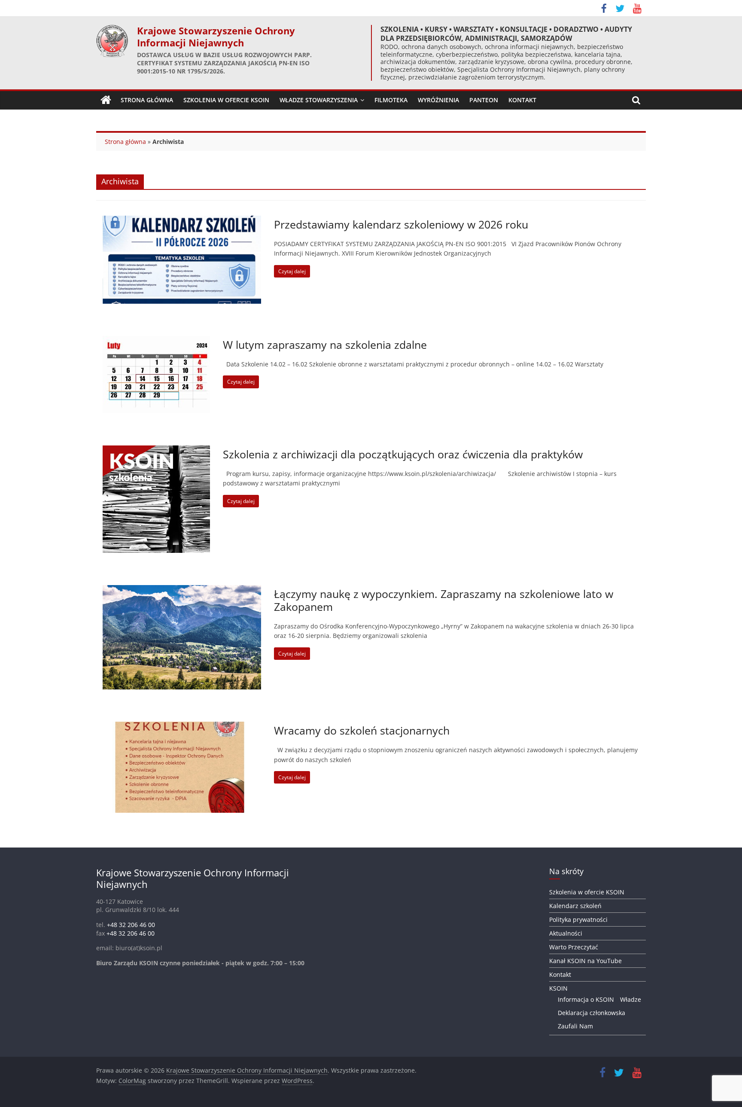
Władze (630, 999)
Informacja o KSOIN (586, 999)
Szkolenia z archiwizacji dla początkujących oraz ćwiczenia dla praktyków (403, 454)
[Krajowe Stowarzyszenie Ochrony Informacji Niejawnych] (106, 100)
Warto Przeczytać (573, 947)
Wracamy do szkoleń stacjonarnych (362, 730)
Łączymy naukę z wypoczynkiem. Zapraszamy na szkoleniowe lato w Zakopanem (443, 600)
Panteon (483, 100)
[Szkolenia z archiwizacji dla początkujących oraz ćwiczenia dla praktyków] (156, 450)
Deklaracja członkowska (591, 1013)
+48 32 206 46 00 (131, 925)
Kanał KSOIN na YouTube (585, 961)
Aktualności (565, 933)
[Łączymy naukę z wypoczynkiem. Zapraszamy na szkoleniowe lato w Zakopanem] (182, 590)
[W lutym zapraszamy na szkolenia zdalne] (156, 341)
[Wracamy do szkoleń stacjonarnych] (182, 727)
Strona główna (125, 141)
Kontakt (522, 100)
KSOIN (558, 988)
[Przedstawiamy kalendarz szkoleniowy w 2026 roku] (182, 221)
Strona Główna (147, 100)
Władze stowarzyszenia (319, 100)
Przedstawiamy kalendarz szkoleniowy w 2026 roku (401, 224)
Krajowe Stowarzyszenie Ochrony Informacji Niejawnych (216, 36)
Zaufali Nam (575, 1026)
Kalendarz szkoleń (575, 906)
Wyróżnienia (438, 100)
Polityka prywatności (578, 919)
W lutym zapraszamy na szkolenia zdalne (325, 344)
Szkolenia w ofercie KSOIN (226, 100)
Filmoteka (390, 100)
